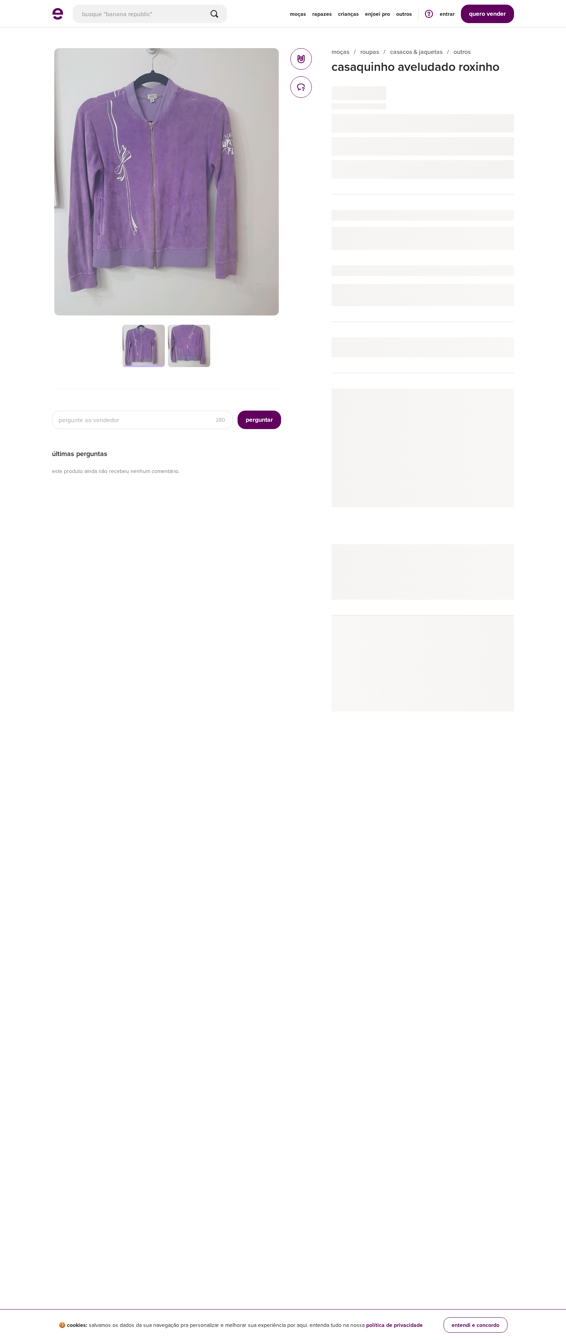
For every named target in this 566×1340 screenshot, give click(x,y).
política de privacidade (394, 1325)
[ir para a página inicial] (58, 17)
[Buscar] (214, 13)
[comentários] (301, 87)
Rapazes (322, 14)
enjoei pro (377, 14)
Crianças (348, 14)
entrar (447, 14)
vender (487, 13)
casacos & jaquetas (416, 51)
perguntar (259, 419)
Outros (404, 14)
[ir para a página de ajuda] (429, 13)
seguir (497, 402)
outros (462, 51)
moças (340, 51)
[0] (301, 59)
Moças (298, 14)
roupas (369, 51)
